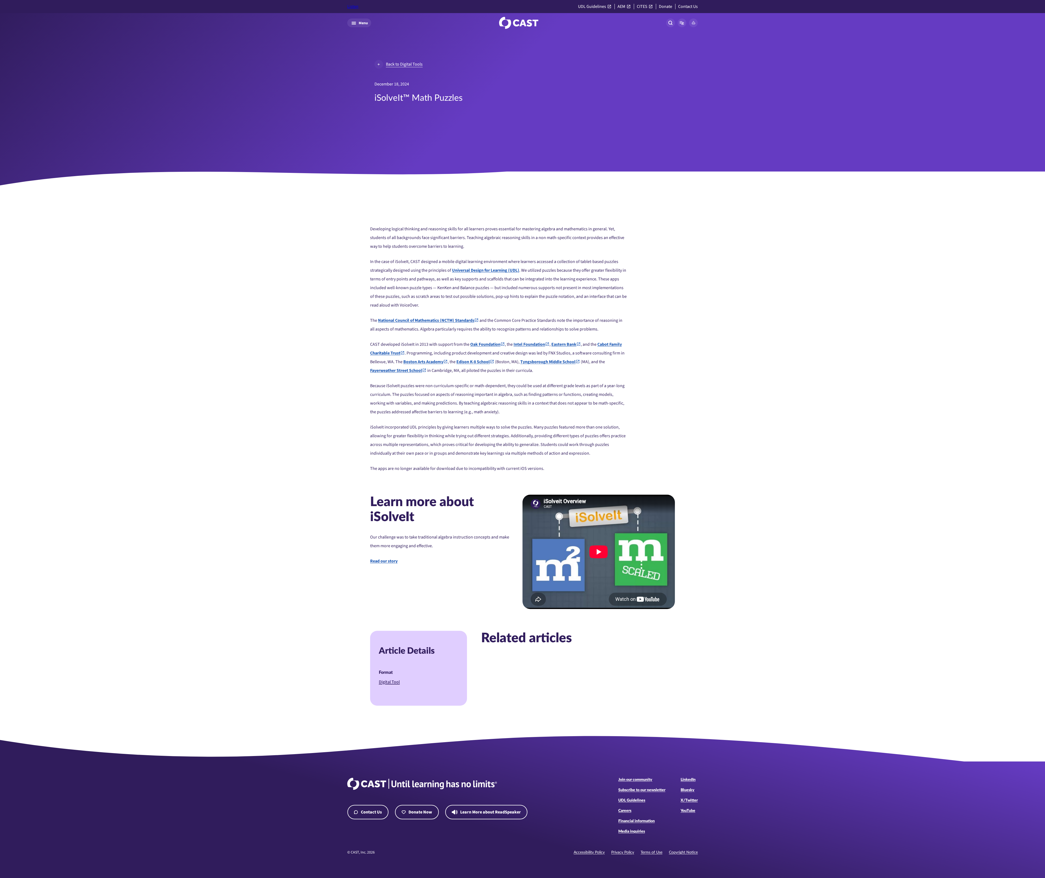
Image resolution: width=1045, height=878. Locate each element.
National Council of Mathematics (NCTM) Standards (426, 320)
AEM (621, 6)
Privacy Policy (622, 852)
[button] (682, 23)
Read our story (384, 561)
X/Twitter (689, 800)
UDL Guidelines (592, 6)
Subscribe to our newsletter (641, 790)
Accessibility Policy (589, 852)
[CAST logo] (518, 23)
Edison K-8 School (473, 362)
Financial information (636, 821)
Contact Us (688, 6)
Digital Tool (389, 682)
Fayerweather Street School (396, 371)
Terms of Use (651, 852)
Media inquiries (631, 831)
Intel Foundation (529, 344)
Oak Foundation (485, 344)
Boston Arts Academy (423, 362)
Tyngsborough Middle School (548, 362)
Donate (665, 6)
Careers (624, 811)
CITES (642, 6)
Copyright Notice (683, 852)
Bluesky (687, 790)
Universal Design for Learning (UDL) (485, 270)
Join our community (635, 780)
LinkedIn (688, 780)
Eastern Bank (563, 344)
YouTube (688, 811)
